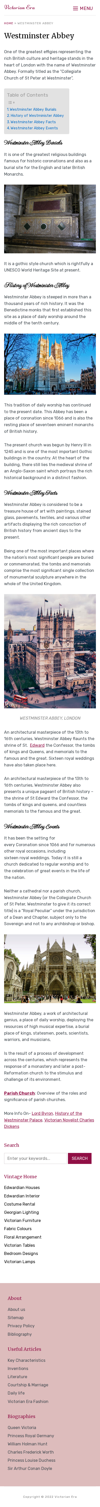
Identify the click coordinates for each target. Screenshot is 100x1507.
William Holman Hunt (27, 1444)
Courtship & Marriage (28, 1385)
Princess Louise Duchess (31, 1460)
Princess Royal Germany (31, 1435)
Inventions (18, 1368)
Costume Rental (19, 1204)
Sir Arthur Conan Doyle (30, 1468)
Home (8, 23)
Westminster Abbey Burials (33, 109)
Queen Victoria (22, 1427)
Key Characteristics (26, 1360)
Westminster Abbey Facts (33, 122)
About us (16, 1309)
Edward (37, 745)
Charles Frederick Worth (31, 1452)
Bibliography (20, 1334)
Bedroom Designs (21, 1253)
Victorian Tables (19, 1245)
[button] (83, 8)
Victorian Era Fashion (28, 1401)
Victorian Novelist (61, 1120)
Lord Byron (42, 1113)
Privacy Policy (21, 1325)
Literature (17, 1376)
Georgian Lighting (21, 1212)
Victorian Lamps (19, 1261)
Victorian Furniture (22, 1220)
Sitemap (16, 1317)
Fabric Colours (18, 1228)
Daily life (16, 1393)
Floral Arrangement (23, 1237)
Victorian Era (19, 7)
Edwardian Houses (22, 1187)
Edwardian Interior (22, 1196)
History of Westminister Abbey (37, 115)
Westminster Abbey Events (34, 128)
